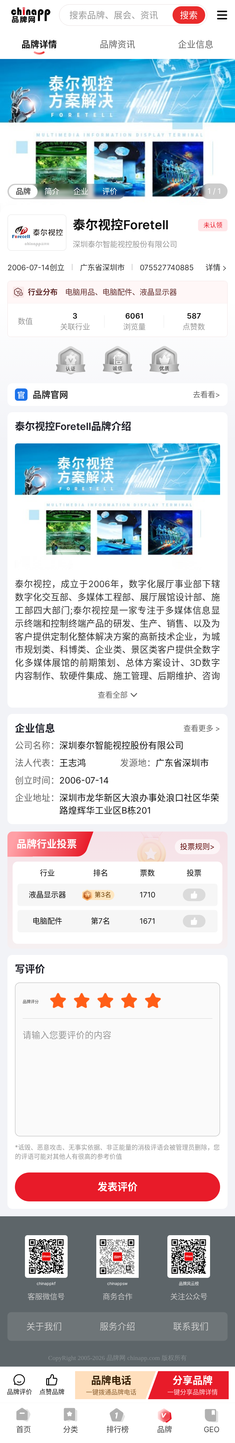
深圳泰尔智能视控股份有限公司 (125, 244)
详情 (212, 267)
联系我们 (191, 1326)
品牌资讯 (117, 44)
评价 (109, 191)
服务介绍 (117, 1326)
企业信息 (196, 44)
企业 (80, 191)
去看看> (206, 394)
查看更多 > (201, 728)
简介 (51, 191)
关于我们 (44, 1326)
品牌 (23, 191)
